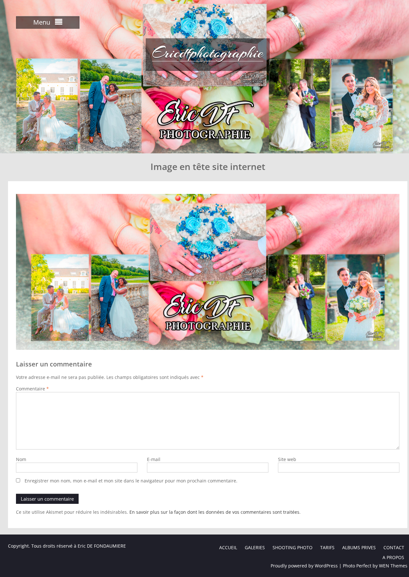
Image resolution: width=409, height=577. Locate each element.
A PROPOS (393, 557)
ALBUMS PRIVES (359, 547)
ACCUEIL (228, 547)
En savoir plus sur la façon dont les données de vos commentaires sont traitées (214, 512)
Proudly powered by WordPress (304, 566)
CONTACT (393, 547)
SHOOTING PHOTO (293, 547)
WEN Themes (393, 566)
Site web (287, 459)
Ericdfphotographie (207, 52)
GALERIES (255, 547)
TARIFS (327, 547)
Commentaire (32, 389)
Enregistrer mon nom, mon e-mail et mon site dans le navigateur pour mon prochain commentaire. (131, 481)
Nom (21, 459)
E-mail (153, 459)
